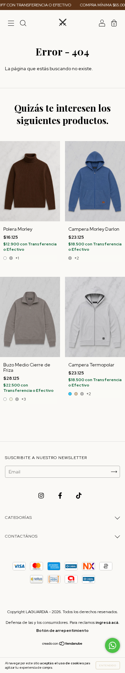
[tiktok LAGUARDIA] (78, 496)
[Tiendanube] (62, 644)
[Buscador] (23, 24)
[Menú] (11, 24)
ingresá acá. (107, 622)
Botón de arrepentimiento (62, 630)
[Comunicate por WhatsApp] (112, 645)
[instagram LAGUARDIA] (42, 496)
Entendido (107, 665)
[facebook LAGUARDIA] (61, 496)
